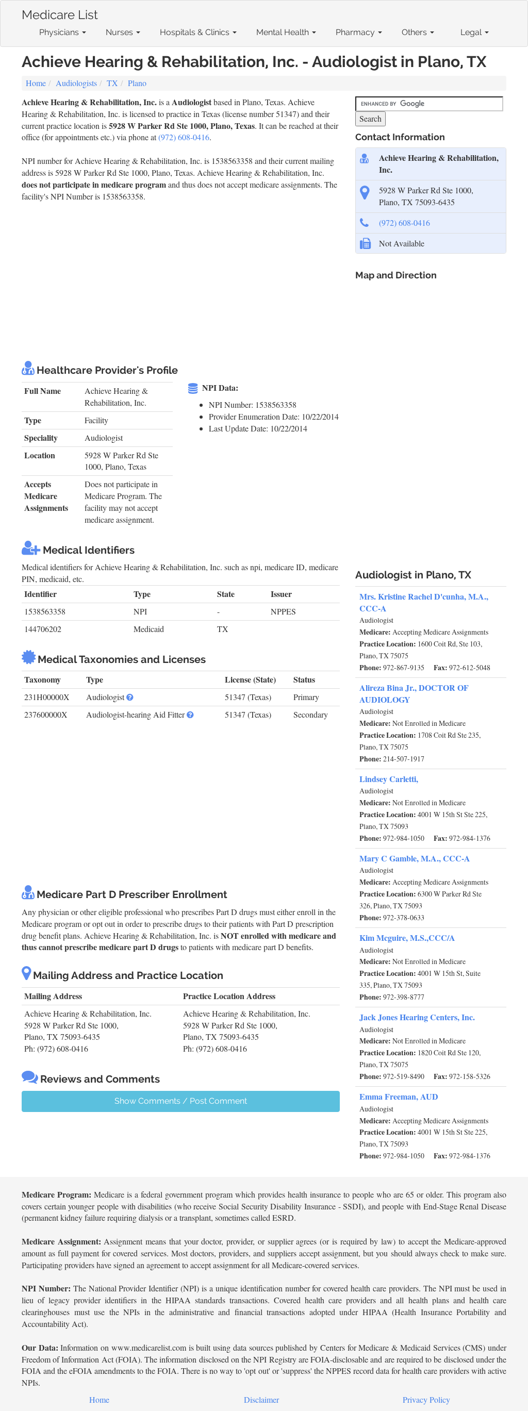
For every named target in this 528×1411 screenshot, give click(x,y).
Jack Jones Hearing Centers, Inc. (417, 1017)
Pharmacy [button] (356, 32)
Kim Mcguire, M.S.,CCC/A (407, 937)
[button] (130, 696)
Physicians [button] (60, 32)
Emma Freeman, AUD (398, 1096)
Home (36, 82)
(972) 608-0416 (183, 136)
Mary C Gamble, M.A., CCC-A (414, 858)
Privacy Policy (426, 1399)
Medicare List (60, 12)
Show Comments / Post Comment (180, 1101)
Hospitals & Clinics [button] (196, 32)
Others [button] (415, 32)
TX (112, 82)
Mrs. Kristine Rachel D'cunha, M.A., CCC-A (423, 602)
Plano (137, 82)
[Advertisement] (209, 279)
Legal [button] (472, 32)
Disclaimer (261, 1399)
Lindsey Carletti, (388, 779)
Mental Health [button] (283, 32)
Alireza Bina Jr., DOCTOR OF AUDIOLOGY (414, 693)
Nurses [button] (120, 32)
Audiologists (76, 82)
